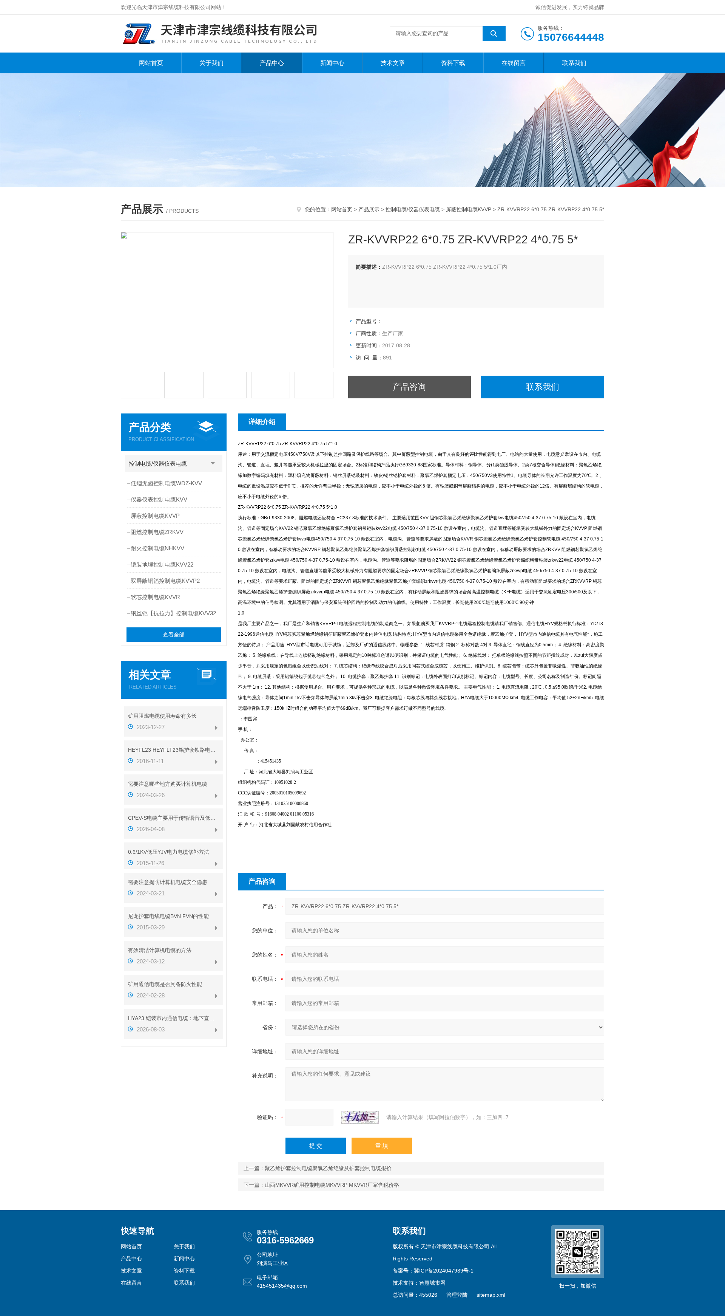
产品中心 (272, 63)
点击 (213, 463)
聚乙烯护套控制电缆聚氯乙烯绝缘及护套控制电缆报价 (328, 1168)
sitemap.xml (491, 1295)
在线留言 (513, 63)
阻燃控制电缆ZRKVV (157, 532)
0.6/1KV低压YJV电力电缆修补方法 (168, 852)
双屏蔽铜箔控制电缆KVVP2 (165, 580)
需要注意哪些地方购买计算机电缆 (167, 784)
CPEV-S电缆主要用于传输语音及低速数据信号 (173, 818)
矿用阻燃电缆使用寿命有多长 (162, 716)
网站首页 (151, 63)
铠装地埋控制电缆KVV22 (162, 564)
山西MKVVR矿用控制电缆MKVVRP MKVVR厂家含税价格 (332, 1185)
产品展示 (368, 209)
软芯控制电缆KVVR (155, 597)
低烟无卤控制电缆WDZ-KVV (166, 483)
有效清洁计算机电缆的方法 (159, 950)
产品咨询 (409, 387)
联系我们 (574, 63)
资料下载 (453, 63)
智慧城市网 (432, 1283)
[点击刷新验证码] (360, 1117)
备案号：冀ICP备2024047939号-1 (433, 1271)
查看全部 (173, 635)
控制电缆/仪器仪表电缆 (413, 209)
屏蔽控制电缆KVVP (468, 209)
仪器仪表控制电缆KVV (159, 499)
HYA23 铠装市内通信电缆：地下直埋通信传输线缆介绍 (173, 1018)
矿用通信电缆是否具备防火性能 (165, 984)
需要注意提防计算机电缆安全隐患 (167, 882)
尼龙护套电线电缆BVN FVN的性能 (168, 916)
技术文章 (393, 63)
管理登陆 (456, 1295)
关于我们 (211, 63)
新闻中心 (332, 63)
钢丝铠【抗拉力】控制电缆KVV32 (173, 613)
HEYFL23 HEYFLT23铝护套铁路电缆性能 (173, 750)
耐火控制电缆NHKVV (157, 548)
